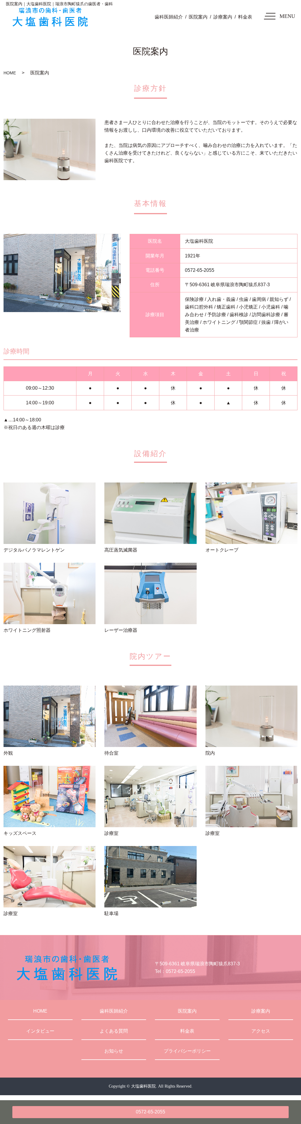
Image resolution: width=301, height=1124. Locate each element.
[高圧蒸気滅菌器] (150, 513)
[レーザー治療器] (150, 593)
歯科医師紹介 (169, 16)
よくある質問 (114, 1030)
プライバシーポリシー (187, 1050)
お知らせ (113, 1050)
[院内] (251, 716)
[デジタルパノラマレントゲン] (50, 513)
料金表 (245, 16)
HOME (10, 73)
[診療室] (150, 796)
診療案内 (222, 16)
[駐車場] (150, 876)
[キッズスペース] (50, 796)
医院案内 (198, 16)
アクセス (260, 1030)
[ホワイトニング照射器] (50, 593)
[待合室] (150, 716)
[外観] (50, 716)
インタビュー (40, 1030)
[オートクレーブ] (251, 513)
